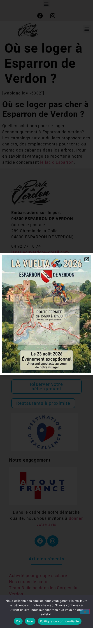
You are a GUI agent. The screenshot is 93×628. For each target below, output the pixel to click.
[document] (46, 314)
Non (30, 621)
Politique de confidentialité (59, 621)
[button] (86, 259)
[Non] (85, 611)
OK (18, 621)
